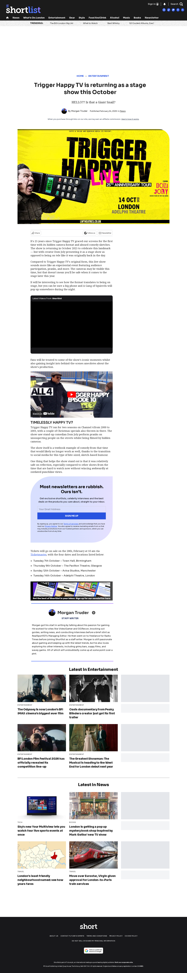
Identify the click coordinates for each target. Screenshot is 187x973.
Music (126, 17)
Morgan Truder (79, 111)
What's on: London (34, 17)
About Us (54, 936)
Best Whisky (113, 23)
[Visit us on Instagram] (164, 9)
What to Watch (90, 23)
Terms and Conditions (97, 936)
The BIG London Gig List (61, 23)
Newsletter (152, 17)
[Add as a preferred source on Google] (93, 951)
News (16, 17)
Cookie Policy (131, 936)
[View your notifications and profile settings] (164, 4)
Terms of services (71, 524)
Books (137, 17)
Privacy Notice (51, 526)
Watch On (37, 413)
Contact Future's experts (72, 936)
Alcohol (114, 17)
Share (37, 233)
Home (80, 76)
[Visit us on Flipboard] (173, 9)
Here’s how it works (130, 119)
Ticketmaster (38, 554)
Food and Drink (97, 17)
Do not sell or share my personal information (93, 941)
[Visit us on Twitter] (182, 9)
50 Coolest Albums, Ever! (141, 23)
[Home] (7, 18)
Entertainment (56, 17)
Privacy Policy (116, 936)
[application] (72, 324)
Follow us (91, 233)
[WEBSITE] (94, 612)
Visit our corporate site (124, 962)
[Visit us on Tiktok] (168, 9)
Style (82, 17)
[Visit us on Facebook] (178, 9)
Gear (72, 17)
